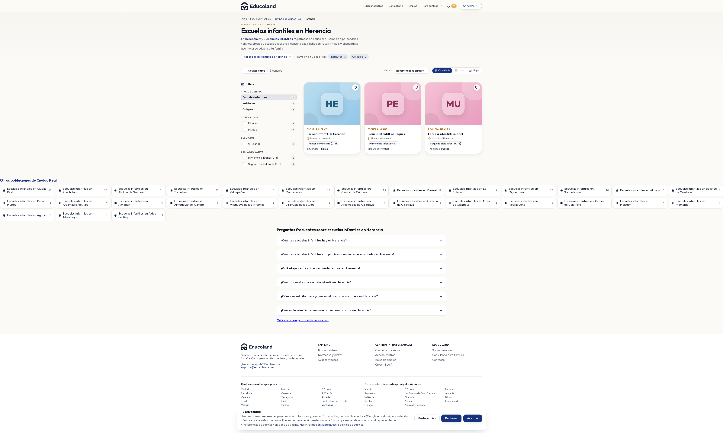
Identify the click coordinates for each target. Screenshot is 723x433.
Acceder (468, 6)
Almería (326, 397)
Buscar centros (374, 6)
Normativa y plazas (330, 355)
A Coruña (327, 393)
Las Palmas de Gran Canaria (420, 393)
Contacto (438, 360)
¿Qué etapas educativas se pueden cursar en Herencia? (321, 268)
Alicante (449, 393)
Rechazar (451, 418)
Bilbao (448, 397)
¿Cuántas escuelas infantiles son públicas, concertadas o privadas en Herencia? (338, 254)
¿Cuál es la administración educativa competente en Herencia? (326, 310)
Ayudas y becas (328, 360)
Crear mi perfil (384, 364)
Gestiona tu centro (387, 350)
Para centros (430, 6)
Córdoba (326, 389)
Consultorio (395, 6)
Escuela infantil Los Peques (386, 134)
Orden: (388, 70)
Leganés (450, 389)
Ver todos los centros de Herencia (267, 56)
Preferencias (427, 418)
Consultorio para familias (448, 355)
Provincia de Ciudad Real (287, 19)
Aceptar (472, 418)
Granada (286, 393)
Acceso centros (385, 355)
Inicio (244, 19)
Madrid (245, 389)
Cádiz (284, 401)
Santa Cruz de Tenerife (334, 401)
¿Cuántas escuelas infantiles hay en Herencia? (314, 240)
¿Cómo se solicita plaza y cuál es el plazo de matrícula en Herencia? (329, 296)
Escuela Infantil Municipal (445, 134)
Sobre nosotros (442, 350)
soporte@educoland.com (257, 367)
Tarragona (287, 397)
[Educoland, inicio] (258, 6)
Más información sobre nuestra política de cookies (331, 424)
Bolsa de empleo (385, 360)
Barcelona (246, 393)
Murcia (285, 389)
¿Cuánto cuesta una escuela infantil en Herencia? (316, 282)
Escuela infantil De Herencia (326, 134)
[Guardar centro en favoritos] (355, 87)
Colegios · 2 (359, 56)
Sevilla (244, 401)
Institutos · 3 (338, 56)
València (369, 397)
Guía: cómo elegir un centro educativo (303, 320)
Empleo (412, 6)
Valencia (245, 397)
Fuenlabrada (452, 401)
